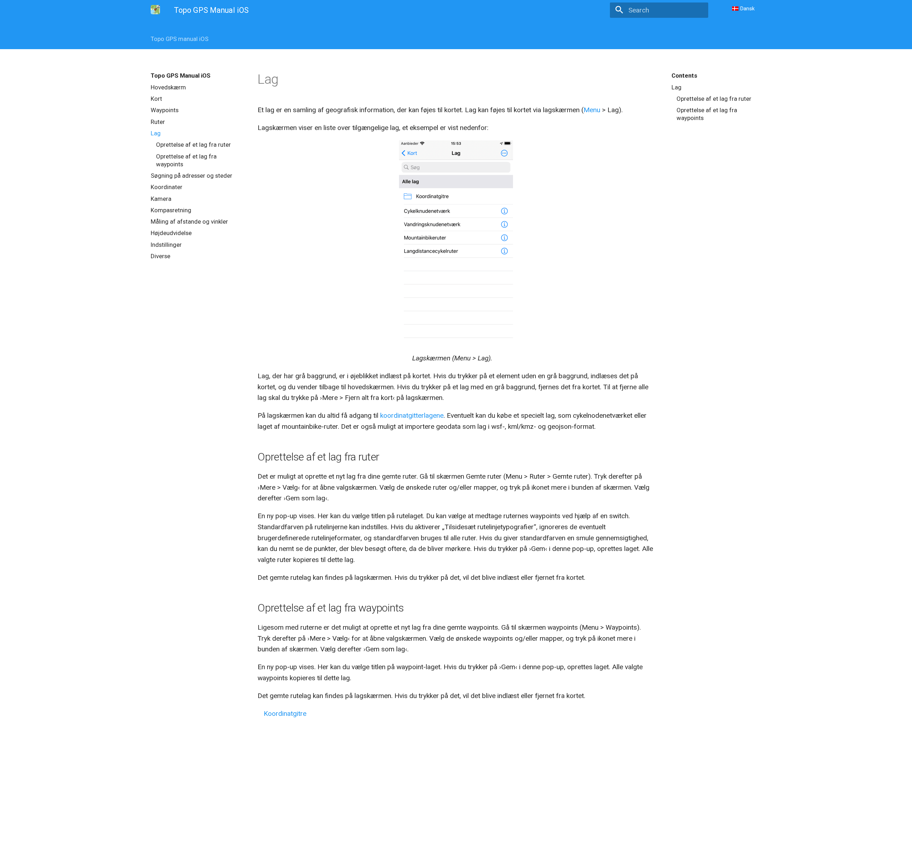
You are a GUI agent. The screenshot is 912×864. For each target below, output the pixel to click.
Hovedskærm (168, 87)
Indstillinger (166, 244)
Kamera (161, 198)
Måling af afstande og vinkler (189, 221)
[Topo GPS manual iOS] (155, 10)
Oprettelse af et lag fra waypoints (186, 160)
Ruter (158, 121)
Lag (156, 133)
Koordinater (166, 187)
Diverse (160, 256)
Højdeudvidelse (171, 232)
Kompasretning (171, 210)
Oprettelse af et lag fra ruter (193, 144)
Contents (684, 75)
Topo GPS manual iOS (179, 38)
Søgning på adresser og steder (191, 175)
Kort (156, 98)
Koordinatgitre (285, 713)
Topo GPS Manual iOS (181, 75)
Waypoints (164, 110)
